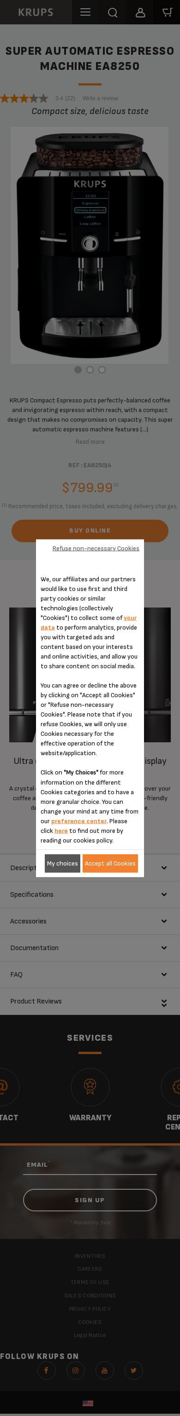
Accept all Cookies (110, 863)
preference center (79, 821)
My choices (62, 863)
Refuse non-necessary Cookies (96, 548)
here (61, 830)
